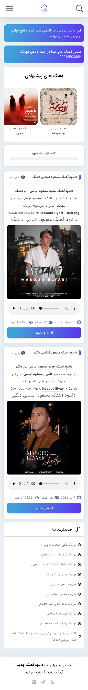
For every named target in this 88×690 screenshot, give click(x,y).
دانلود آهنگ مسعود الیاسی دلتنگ (54, 177)
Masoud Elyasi (51, 213)
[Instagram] (33, 681)
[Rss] (52, 681)
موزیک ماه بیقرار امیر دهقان (58, 554)
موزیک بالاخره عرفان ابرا (61, 594)
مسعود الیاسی (44, 152)
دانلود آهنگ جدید (61, 191)
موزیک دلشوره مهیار (64, 584)
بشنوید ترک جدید (65, 198)
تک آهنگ (41, 322)
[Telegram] (42, 681)
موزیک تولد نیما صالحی (61, 613)
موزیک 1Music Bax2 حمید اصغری (54, 564)
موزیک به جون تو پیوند (61, 574)
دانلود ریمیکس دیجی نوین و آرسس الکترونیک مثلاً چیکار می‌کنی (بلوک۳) (44, 636)
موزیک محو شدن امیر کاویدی (57, 603)
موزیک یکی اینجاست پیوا (60, 544)
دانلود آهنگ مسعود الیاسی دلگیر (55, 352)
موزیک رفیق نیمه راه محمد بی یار (55, 623)
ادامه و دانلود (44, 332)
